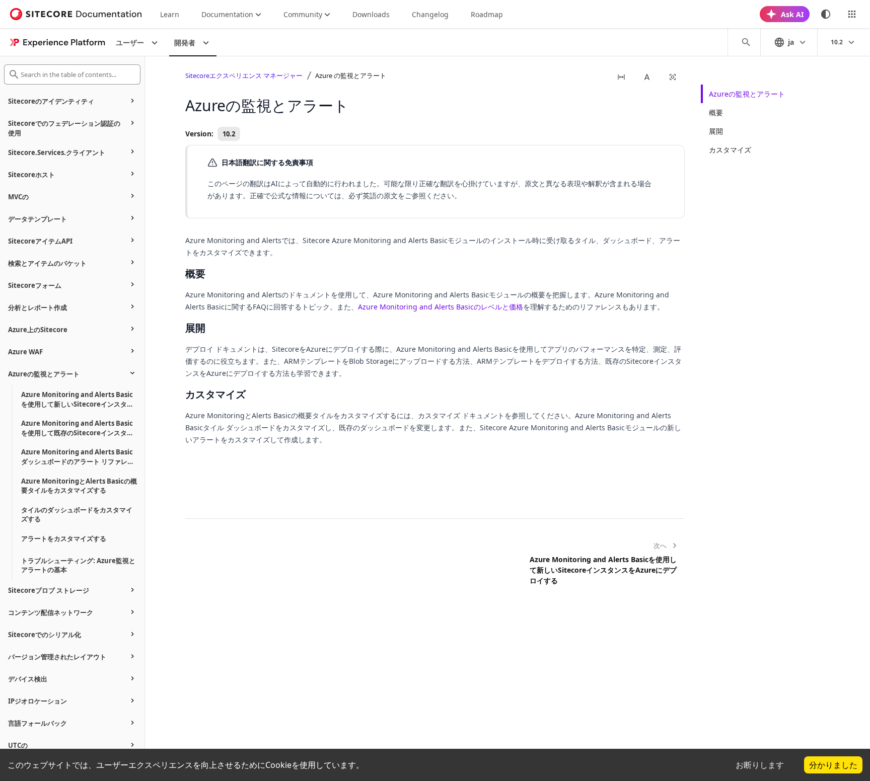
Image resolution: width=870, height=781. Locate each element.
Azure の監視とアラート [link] (350, 75)
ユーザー (130, 42)
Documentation (227, 14)
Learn (169, 14)
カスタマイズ (730, 149)
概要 (716, 112)
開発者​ (184, 42)
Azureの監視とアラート (747, 94)
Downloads (371, 14)
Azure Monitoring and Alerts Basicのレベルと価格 (440, 306)
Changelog (430, 14)
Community (302, 14)
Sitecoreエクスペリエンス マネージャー (244, 75)
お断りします (760, 764)
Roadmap (487, 14)
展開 (716, 131)
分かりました (833, 764)
